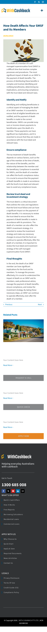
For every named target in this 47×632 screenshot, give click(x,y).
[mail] (23, 491)
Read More (7, 365)
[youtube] (13, 491)
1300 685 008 (14, 485)
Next (40, 304)
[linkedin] (18, 491)
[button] (5, 331)
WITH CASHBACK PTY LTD (28, 620)
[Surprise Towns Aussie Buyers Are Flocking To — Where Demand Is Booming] (23, 330)
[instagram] (43, 2)
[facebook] (35, 2)
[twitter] (39, 2)
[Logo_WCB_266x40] (16, 9)
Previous (8, 304)
